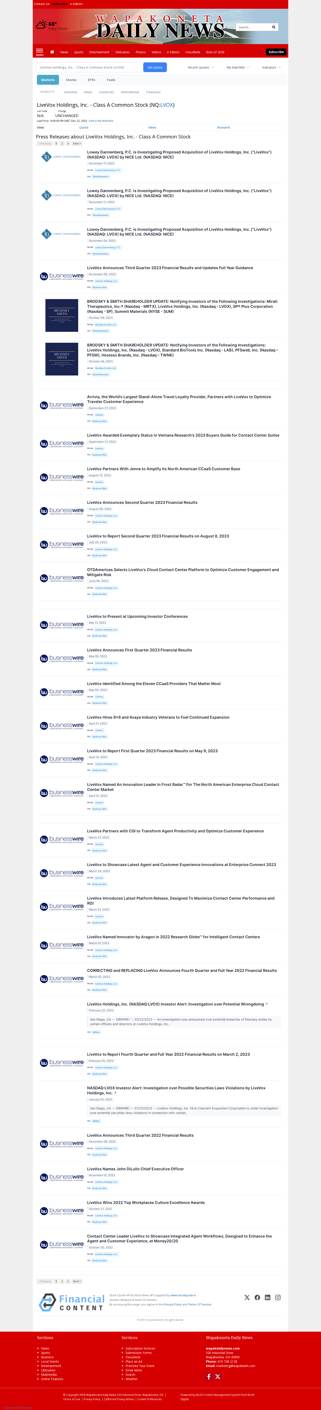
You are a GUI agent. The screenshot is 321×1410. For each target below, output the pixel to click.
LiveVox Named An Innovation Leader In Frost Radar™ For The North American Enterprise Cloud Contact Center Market (183, 787)
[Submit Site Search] (273, 27)
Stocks (71, 80)
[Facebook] (257, 1302)
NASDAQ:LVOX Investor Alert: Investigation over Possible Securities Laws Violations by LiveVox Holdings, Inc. (176, 1090)
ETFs (91, 80)
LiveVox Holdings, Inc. (106, 281)
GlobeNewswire (101, 176)
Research (223, 127)
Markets (48, 80)
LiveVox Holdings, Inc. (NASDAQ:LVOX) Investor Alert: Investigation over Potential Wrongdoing (177, 1004)
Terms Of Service (199, 1304)
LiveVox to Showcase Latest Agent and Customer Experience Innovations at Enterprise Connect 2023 (181, 864)
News (88, 92)
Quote (83, 127)
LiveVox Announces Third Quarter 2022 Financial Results (140, 1135)
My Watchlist (236, 67)
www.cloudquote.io (183, 1295)
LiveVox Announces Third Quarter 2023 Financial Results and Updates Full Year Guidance (170, 267)
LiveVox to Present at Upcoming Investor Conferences (137, 616)
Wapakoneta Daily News (101, 1394)
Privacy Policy (173, 1304)
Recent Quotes (198, 67)
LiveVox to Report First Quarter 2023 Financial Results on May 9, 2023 (152, 751)
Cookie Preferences (149, 1399)
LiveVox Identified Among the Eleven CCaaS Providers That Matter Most (154, 683)
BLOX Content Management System (218, 1394)
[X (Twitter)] (247, 1302)
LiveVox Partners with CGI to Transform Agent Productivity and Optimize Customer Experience (175, 831)
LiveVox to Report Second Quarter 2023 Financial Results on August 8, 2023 (158, 536)
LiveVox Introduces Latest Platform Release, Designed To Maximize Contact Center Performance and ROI (180, 901)
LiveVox (99, 415)
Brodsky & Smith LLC (105, 325)
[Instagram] (277, 1302)
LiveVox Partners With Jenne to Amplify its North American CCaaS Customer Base (163, 469)
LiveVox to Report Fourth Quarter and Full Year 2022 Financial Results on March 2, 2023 (168, 1054)
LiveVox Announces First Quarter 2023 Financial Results (139, 650)
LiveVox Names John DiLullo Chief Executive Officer (135, 1169)
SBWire (96, 1032)
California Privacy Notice (119, 1399)
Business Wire (100, 287)
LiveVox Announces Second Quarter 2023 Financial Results (142, 502)
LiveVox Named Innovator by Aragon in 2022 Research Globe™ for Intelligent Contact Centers (173, 937)
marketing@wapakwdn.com (235, 1366)
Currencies (106, 92)
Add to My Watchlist (101, 121)
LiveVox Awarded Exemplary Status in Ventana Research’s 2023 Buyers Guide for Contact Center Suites (183, 435)
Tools (111, 80)
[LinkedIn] (267, 1302)
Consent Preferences (18, 1408)
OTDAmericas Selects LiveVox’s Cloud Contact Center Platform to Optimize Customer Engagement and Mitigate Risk (183, 572)
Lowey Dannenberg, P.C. (108, 170)
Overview (70, 92)
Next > (77, 143)
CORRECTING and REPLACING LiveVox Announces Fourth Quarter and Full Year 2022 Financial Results (182, 970)
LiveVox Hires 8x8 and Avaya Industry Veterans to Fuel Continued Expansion (158, 717)
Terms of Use (71, 1399)
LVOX (166, 104)
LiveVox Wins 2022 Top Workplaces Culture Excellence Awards (146, 1202)
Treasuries (153, 92)
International (130, 92)
